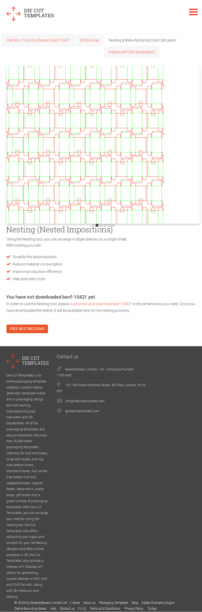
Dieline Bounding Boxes (30, 608)
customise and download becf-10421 (101, 304)
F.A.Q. (82, 608)
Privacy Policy (134, 608)
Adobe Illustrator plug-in (158, 603)
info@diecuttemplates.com (85, 401)
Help (53, 608)
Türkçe (152, 608)
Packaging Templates (113, 603)
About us (89, 603)
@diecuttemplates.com (82, 411)
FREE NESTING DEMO (27, 329)
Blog (135, 603)
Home (76, 603)
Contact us (67, 608)
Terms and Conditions (105, 608)
